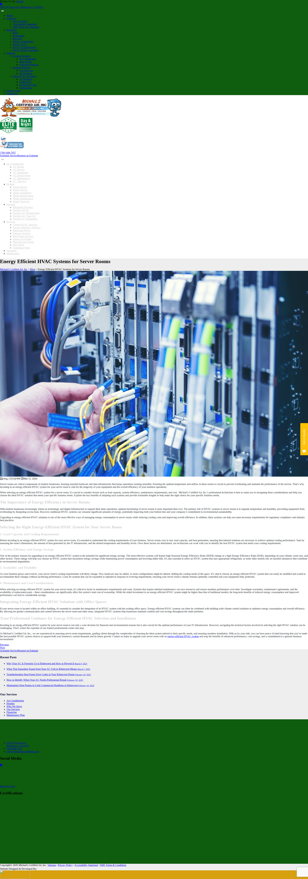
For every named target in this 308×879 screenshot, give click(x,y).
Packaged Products (28, 64)
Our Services (13, 709)
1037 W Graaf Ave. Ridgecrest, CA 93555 (21, 7)
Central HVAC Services (25, 224)
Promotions (18, 35)
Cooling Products (21, 56)
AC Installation (20, 172)
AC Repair (18, 166)
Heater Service (20, 190)
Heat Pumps (25, 61)
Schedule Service (8, 155)
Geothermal (25, 82)
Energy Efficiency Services (26, 227)
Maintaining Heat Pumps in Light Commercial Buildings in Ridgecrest (50, 685)
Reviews (17, 38)
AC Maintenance (21, 178)
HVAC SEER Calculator (25, 50)
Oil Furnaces (25, 73)
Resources (11, 30)
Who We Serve (14, 706)
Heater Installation (22, 192)
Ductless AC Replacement (26, 213)
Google (19, 1)
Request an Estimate (27, 155)
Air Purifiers (25, 79)
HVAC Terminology (23, 41)
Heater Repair (20, 187)
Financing (11, 250)
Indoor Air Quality (22, 239)
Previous (4, 644)
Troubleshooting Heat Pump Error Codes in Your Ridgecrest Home (49, 674)
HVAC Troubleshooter (24, 47)
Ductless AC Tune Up (24, 216)
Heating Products (21, 67)
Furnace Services (21, 233)
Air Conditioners (27, 59)
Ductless (10, 204)
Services (10, 221)
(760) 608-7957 (8, 152)
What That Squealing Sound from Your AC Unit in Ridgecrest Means (48, 669)
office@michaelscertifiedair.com (22, 751)
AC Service (19, 169)
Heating (10, 184)
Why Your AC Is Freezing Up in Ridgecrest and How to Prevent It (47, 663)
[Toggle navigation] (2, 10)
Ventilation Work (21, 247)
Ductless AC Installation (25, 219)
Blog (15, 32)
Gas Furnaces (26, 70)
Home (9, 15)
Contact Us (12, 93)
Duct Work (18, 245)
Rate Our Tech (7, 786)
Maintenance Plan (16, 715)
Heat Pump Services (23, 236)
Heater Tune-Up (21, 201)
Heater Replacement (23, 195)
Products (10, 53)
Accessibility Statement (24, 24)
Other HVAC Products (24, 76)
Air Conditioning (15, 164)
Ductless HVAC (21, 210)
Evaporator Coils (27, 85)
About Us (11, 18)
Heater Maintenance (23, 198)
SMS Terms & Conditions (26, 27)
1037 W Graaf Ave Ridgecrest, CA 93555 (17, 744)
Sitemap (52, 865)
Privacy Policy (20, 21)
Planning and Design (23, 242)
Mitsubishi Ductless (23, 207)
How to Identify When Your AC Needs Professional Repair (45, 680)
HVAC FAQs (20, 44)
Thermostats (25, 87)
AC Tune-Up (19, 181)
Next (2, 647)
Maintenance (12, 253)
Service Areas (13, 90)
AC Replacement (21, 175)
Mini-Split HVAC (22, 230)
